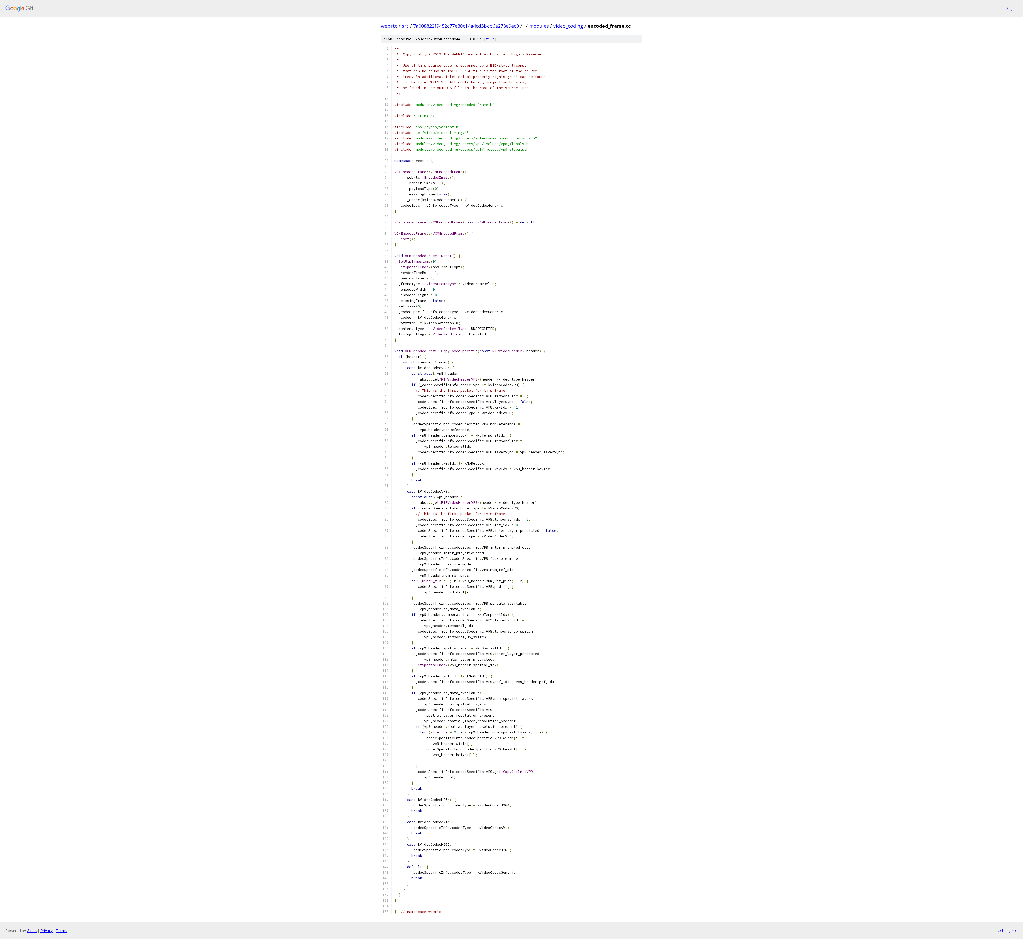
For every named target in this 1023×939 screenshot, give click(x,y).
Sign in (1012, 8)
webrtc (389, 26)
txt (1000, 930)
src (405, 26)
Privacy (46, 930)
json (1013, 930)
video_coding (568, 26)
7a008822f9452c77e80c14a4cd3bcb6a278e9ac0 (466, 26)
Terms (61, 930)
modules (539, 26)
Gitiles (32, 930)
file (490, 39)
